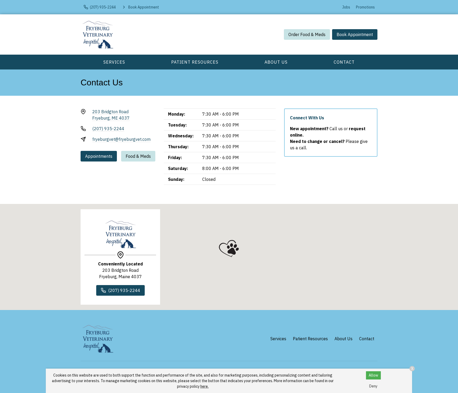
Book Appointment (355, 34)
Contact (344, 62)
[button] (229, 248)
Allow (373, 375)
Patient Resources (194, 62)
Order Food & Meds (306, 34)
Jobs (346, 7)
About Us (276, 62)
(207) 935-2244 (108, 128)
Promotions (365, 7)
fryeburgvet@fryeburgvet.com (121, 139)
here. (204, 386)
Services (114, 62)
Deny (373, 386)
